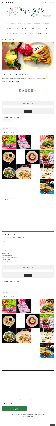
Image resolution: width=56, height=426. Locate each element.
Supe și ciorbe (37, 23)
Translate (12, 199)
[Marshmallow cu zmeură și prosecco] (23, 142)
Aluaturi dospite (29, 33)
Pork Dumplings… (6, 261)
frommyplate (27, 399)
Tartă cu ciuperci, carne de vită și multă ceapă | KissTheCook (15, 239)
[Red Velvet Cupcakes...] (32, 157)
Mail (11, 3)
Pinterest (7, 3)
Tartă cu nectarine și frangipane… (16, 74)
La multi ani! (16, 244)
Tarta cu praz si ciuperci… (35, 239)
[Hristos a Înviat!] (9, 142)
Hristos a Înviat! (5, 253)
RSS (9, 3)
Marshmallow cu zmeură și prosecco (10, 257)
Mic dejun (12, 23)
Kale (23, 416)
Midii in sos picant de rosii (7, 255)
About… (47, 2)
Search (28, 111)
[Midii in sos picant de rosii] (47, 142)
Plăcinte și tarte (8, 81)
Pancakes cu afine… (6, 259)
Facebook (3, 3)
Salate (21, 33)
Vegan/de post (46, 23)
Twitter (5, 3)
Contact (52, 2)
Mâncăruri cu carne (43, 28)
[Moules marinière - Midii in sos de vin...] (47, 186)
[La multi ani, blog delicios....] (47, 171)
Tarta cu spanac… (17, 246)
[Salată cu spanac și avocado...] (9, 171)
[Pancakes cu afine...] (47, 157)
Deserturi (38, 33)
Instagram (13, 3)
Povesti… (46, 33)
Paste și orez (32, 28)
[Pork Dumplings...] (9, 157)
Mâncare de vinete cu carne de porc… (15, 241)
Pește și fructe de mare (12, 33)
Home (42, 2)
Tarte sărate (24, 28)
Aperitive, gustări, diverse (24, 23)
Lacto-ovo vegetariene (13, 28)
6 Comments (17, 81)
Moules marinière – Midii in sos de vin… (15, 237)
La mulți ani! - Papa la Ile (7, 244)
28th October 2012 (5, 72)
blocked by (16, 409)
